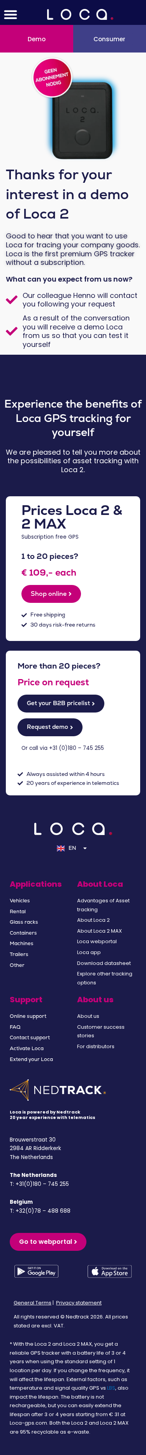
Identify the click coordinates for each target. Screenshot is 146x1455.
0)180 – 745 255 (83, 748)
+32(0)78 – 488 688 (43, 1211)
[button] (10, 14)
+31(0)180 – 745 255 (42, 1184)
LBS (111, 1388)
